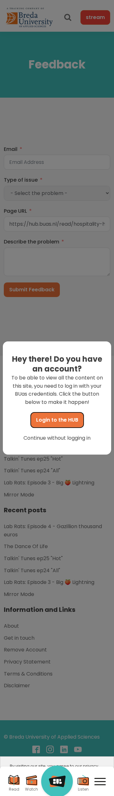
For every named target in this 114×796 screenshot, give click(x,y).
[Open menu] (100, 782)
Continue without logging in (57, 438)
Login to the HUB (57, 420)
